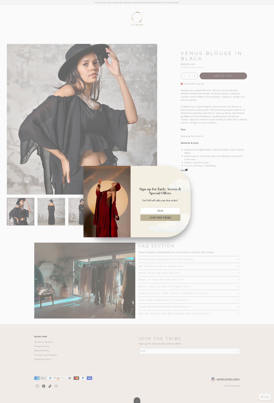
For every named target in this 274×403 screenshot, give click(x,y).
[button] (160, 218)
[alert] (137, 201)
